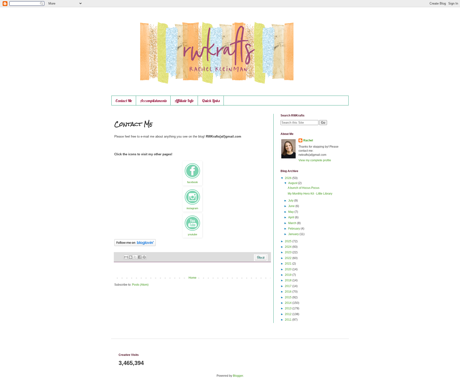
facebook (192, 182)
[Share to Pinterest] (144, 257)
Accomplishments (153, 100)
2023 (288, 252)
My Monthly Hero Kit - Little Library (310, 193)
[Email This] (126, 257)
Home (192, 277)
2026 (288, 178)
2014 (288, 303)
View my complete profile (315, 160)
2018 (288, 280)
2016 (288, 291)
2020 (288, 269)
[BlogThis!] (130, 257)
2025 (288, 241)
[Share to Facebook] (139, 257)
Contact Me (123, 100)
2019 (288, 275)
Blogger (238, 375)
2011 (288, 319)
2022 (288, 258)
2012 (288, 314)
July (291, 200)
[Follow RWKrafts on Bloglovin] (135, 245)
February (294, 228)
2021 (288, 263)
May (291, 212)
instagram (192, 208)
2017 (288, 286)
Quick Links (211, 100)
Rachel (308, 140)
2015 (288, 297)
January (293, 234)
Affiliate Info (184, 100)
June (291, 206)
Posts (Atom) (140, 284)
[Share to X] (135, 257)
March (292, 223)
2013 (288, 308)
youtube (192, 234)
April (291, 217)
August (293, 183)
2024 (288, 246)
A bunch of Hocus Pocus (303, 188)
